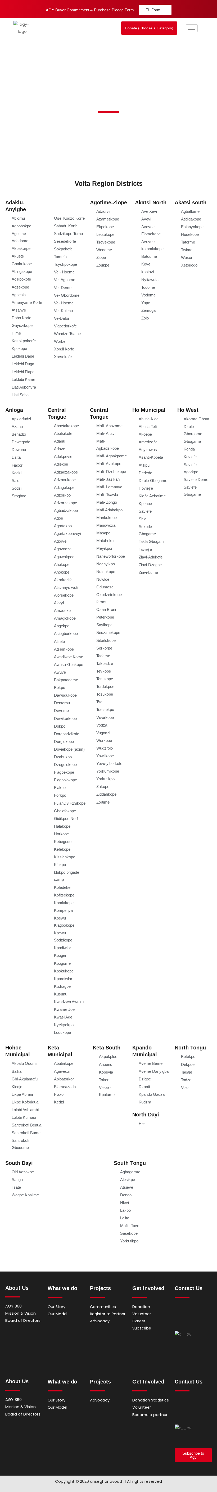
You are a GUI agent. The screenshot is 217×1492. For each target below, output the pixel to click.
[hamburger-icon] (192, 28)
